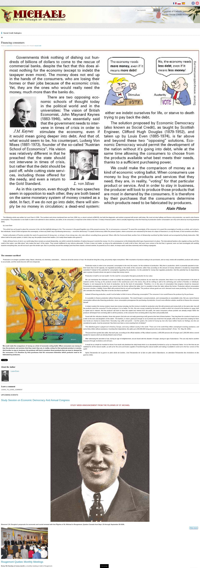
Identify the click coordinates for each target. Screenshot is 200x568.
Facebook (193, 3)
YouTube (197, 3)
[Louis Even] (5, 375)
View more (193, 528)
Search (157, 10)
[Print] (2, 37)
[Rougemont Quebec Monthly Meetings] (24, 543)
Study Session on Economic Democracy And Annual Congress (35, 400)
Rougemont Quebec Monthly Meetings (22, 561)
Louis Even (9, 45)
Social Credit (38, 45)
